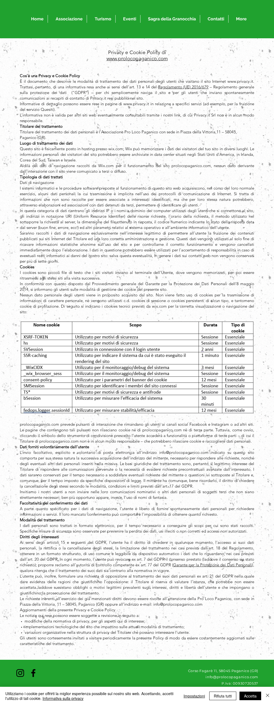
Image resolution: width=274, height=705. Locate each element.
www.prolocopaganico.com (137, 58)
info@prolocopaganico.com (183, 452)
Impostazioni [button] (194, 696)
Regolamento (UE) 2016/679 (183, 86)
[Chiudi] (267, 696)
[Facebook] (33, 673)
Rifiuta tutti (223, 696)
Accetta (250, 696)
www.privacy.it (240, 81)
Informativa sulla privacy (63, 698)
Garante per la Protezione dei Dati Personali (212, 564)
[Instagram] (20, 673)
